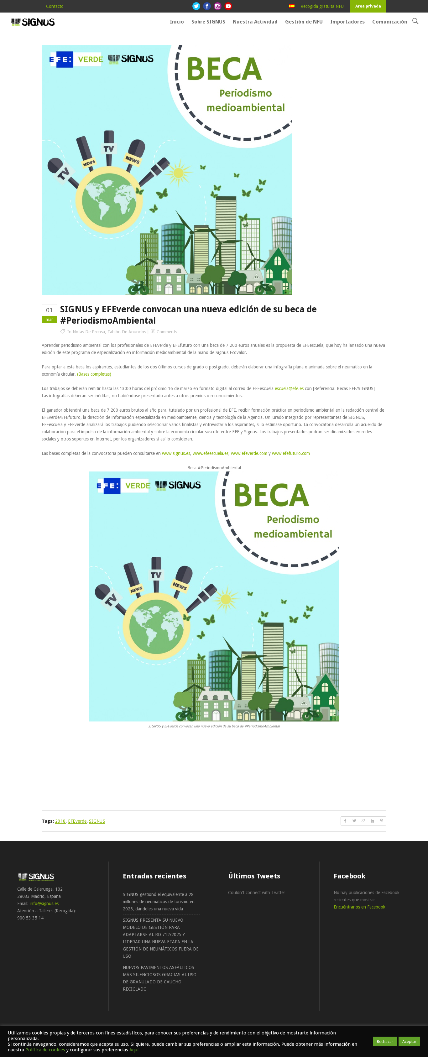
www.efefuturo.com (291, 453)
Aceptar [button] (409, 1041)
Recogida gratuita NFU (322, 6)
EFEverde (77, 821)
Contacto (55, 6)
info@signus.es (44, 903)
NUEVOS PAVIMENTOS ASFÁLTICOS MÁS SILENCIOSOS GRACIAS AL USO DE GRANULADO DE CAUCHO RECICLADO (159, 978)
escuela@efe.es (289, 388)
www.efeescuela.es (210, 453)
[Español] (292, 6)
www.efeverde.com (249, 453)
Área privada (368, 6)
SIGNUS (97, 821)
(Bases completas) (94, 374)
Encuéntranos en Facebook (359, 906)
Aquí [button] (133, 1050)
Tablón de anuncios (126, 331)
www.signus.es (176, 453)
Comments (167, 331)
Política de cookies (45, 1050)
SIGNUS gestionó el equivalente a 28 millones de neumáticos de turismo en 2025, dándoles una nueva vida (159, 901)
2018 (60, 821)
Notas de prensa (89, 331)
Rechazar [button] (385, 1041)
